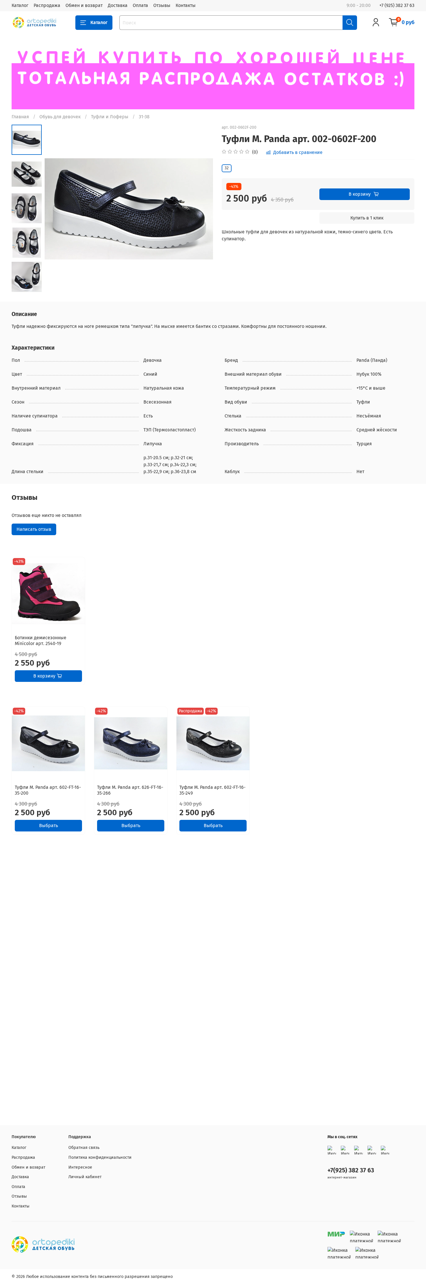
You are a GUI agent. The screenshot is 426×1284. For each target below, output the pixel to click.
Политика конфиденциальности (100, 1157)
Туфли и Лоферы (109, 116)
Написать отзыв (34, 529)
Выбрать (48, 825)
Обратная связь (83, 1147)
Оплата (140, 5)
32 (227, 168)
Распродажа (47, 5)
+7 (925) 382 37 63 (396, 5)
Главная (20, 116)
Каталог (20, 5)
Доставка (118, 5)
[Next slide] (27, 286)
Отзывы (161, 5)
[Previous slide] (56, 209)
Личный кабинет (84, 1176)
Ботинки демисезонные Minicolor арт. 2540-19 (40, 640)
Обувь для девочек (60, 116)
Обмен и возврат (84, 5)
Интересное (80, 1167)
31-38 (144, 116)
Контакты (186, 5)
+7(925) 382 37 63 (350, 1170)
